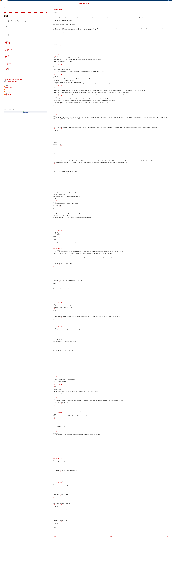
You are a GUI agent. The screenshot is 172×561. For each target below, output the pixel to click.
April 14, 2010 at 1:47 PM (57, 134)
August (6, 36)
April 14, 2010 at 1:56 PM (57, 145)
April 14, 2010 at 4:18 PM (57, 336)
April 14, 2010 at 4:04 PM (57, 317)
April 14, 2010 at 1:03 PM (57, 64)
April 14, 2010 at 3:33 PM (57, 243)
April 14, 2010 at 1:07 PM (57, 74)
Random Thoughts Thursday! (8, 43)
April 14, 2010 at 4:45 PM (57, 482)
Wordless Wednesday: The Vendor (8, 87)
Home (111, 536)
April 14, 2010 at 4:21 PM (57, 351)
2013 (5, 27)
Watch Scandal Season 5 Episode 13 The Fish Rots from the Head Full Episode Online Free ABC (15, 79)
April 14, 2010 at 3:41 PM (57, 264)
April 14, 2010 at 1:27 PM (57, 114)
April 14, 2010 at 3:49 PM (57, 289)
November (7, 33)
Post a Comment (55, 535)
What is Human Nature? (8, 42)
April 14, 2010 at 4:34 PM (57, 412)
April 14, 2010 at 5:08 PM (57, 504)
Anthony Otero (55, 56)
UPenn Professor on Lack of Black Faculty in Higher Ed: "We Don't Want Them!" (13, 76)
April (6, 41)
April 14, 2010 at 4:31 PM (57, 403)
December (7, 32)
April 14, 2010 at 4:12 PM (57, 326)
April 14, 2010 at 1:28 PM (57, 119)
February (7, 68)
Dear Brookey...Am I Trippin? (57, 9)
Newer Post (54, 536)
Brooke (54, 136)
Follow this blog (25, 112)
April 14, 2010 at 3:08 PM (57, 206)
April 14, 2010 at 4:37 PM (57, 431)
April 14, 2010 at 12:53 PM (57, 45)
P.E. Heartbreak (7, 58)
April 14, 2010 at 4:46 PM (57, 486)
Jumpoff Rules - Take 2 (8, 50)
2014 (5, 26)
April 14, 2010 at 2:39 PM (57, 200)
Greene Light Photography (8, 86)
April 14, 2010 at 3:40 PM (57, 260)
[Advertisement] (60, 551)
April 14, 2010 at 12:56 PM (57, 54)
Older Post (167, 536)
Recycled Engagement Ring (8, 64)
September (7, 35)
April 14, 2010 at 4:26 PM (57, 376)
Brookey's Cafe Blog (86, 4)
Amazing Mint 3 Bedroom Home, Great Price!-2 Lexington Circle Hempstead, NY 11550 (14, 95)
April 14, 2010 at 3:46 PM (57, 281)
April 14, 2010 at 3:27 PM (57, 225)
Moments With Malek (7, 78)
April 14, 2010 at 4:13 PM (57, 330)
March (6, 67)
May (6, 40)
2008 (5, 72)
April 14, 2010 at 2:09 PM (57, 163)
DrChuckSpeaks (7, 76)
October (7, 34)
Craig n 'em (54, 338)
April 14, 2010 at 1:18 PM (57, 103)
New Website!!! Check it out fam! (8, 92)
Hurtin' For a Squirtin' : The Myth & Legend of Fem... (11, 62)
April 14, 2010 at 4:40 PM (57, 453)
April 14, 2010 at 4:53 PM (57, 495)
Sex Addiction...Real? (8, 63)
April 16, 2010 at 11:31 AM (57, 533)
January (7, 69)
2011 (5, 29)
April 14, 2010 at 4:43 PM (57, 467)
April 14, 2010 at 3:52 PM (57, 308)
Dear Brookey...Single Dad (8, 49)
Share (54, 543)
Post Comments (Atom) (59, 538)
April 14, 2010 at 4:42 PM (57, 462)
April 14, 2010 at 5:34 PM (57, 521)
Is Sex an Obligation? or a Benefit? (9, 44)
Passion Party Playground (8, 94)
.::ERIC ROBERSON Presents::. (9, 91)
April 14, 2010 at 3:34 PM (57, 248)
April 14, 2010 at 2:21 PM (57, 168)
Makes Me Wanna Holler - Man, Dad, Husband (11, 81)
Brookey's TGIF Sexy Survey (8, 52)
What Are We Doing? (7, 56)
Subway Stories (6, 84)
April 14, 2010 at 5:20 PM (57, 510)
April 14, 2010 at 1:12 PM (57, 85)
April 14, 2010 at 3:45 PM (57, 277)
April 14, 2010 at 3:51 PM (57, 302)
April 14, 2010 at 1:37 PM (57, 128)
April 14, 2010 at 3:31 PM (57, 237)
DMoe (54, 266)
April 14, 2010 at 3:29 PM (57, 230)
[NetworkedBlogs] (25, 111)
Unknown (54, 165)
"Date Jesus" (6, 57)
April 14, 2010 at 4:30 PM (57, 397)
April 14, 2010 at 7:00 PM (57, 528)
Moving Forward (7, 51)
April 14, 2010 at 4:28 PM (57, 384)
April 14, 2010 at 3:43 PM (57, 272)
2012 (5, 28)
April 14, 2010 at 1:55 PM (57, 139)
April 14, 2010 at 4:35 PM (57, 418)
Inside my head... (7, 89)
